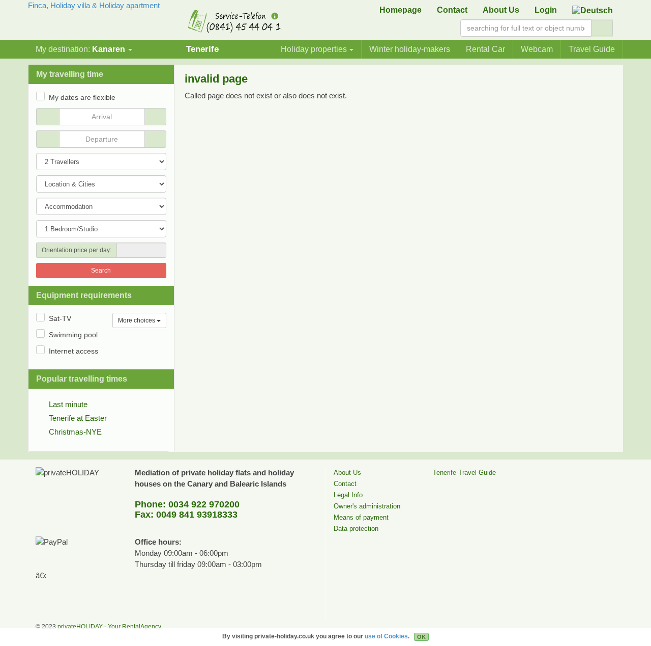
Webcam (537, 49)
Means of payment (361, 517)
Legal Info (348, 495)
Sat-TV (60, 318)
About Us (501, 10)
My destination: (80, 49)
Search (101, 270)
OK (421, 637)
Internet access (73, 351)
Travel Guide (592, 49)
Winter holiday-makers (409, 49)
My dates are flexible (82, 97)
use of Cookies (386, 636)
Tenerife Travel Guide (464, 472)
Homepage (400, 10)
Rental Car (485, 49)
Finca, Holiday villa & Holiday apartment (94, 5)
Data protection (356, 528)
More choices (137, 320)
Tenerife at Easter (78, 418)
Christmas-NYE (75, 431)
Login (546, 10)
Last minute (68, 404)
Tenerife (202, 48)
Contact (452, 10)
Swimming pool (73, 335)
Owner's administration (367, 506)
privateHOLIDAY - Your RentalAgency (109, 626)
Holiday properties (314, 49)
